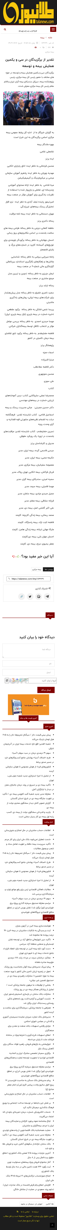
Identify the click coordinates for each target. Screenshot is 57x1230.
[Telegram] (47, 596)
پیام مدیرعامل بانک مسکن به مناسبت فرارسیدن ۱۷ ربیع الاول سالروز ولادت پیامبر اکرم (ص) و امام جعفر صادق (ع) (29, 1084)
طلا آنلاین (50, 1203)
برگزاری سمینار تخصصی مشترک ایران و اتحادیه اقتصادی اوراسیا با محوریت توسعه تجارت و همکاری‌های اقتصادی (29, 1057)
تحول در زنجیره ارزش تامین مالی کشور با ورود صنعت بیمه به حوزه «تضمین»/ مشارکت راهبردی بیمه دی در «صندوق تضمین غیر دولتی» (29, 975)
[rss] (17, 1212)
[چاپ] (35, 47)
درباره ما (35, 1212)
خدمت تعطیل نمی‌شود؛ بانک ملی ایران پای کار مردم (28, 839)
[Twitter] (30, 596)
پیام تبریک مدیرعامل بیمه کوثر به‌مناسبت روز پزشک (27, 967)
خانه (50, 38)
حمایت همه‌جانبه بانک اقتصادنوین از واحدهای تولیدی (27, 1130)
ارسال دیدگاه (46, 690)
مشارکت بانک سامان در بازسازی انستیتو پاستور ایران (27, 994)
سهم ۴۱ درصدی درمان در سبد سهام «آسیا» (31, 753)
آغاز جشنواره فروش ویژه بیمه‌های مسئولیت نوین (29, 1162)
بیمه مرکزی (36, 569)
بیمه (42, 38)
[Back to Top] (52, 1225)
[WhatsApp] (38, 596)
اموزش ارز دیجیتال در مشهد (31, 1203)
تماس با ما (25, 1212)
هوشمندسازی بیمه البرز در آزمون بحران (33, 926)
